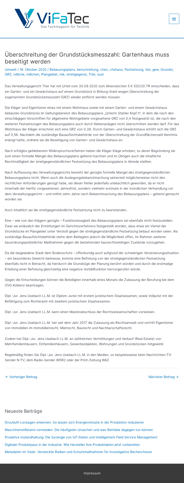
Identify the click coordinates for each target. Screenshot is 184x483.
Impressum (92, 473)
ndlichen (32, 74)
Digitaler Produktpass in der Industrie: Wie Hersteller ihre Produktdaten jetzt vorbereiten (72, 445)
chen (104, 69)
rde (61, 74)
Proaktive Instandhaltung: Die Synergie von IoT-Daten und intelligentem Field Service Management (81, 437)
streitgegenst (76, 74)
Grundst (167, 69)
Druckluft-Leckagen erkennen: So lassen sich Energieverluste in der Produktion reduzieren (74, 422)
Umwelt (11, 69)
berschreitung (87, 69)
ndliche (18, 74)
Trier (92, 74)
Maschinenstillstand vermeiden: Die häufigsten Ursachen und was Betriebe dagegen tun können (79, 430)
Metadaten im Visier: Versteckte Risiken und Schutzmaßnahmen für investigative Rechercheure (78, 452)
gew (155, 69)
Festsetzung (134, 69)
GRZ (8, 74)
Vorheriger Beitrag (21, 377)
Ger (147, 69)
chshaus (116, 69)
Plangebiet (49, 74)
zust (100, 74)
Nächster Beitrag (164, 377)
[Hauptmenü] (174, 19)
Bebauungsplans (62, 69)
